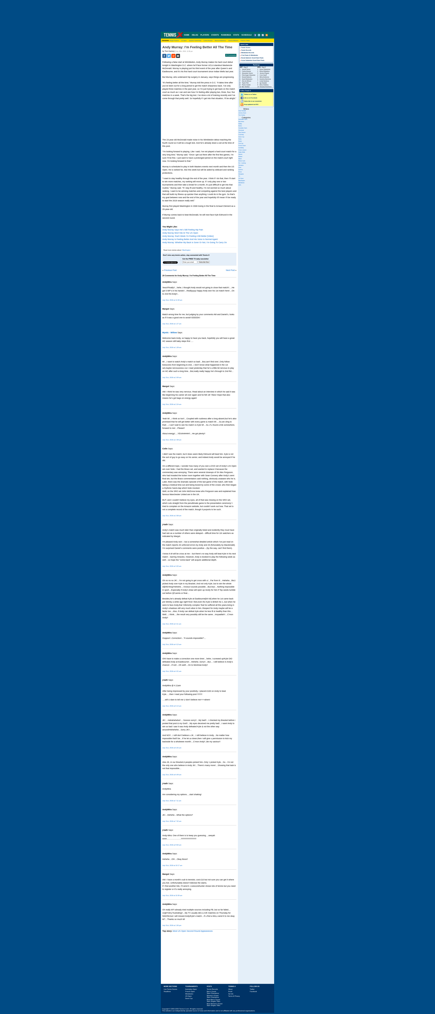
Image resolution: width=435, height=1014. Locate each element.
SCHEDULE (246, 35)
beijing (240, 123)
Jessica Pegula (264, 73)
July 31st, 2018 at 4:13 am (171, 644)
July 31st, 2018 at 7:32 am (171, 821)
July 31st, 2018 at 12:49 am (172, 300)
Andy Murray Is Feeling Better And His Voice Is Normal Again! (190, 239)
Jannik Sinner (246, 69)
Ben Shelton (246, 87)
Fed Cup (240, 143)
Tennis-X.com (184, 1009)
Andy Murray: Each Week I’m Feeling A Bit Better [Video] (188, 236)
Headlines (167, 991)
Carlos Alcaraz (208, 40)
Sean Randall (242, 110)
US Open (241, 178)
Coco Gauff (263, 75)
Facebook (253, 991)
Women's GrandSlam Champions (213, 996)
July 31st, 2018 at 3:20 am (171, 566)
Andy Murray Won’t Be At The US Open (180, 233)
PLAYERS (204, 35)
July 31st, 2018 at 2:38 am (171, 440)
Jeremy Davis (242, 113)
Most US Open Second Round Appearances (193, 931)
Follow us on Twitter (250, 94)
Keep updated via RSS (251, 104)
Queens (240, 169)
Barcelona (241, 121)
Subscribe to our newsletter (253, 101)
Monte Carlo (241, 161)
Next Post (230, 270)
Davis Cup (241, 136)
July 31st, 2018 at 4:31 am (171, 671)
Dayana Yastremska (195, 40)
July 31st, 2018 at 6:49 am (171, 775)
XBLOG (195, 35)
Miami (240, 158)
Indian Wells (241, 152)
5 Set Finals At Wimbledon (249, 55)
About (230, 989)
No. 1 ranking (242, 163)
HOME (186, 35)
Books (240, 125)
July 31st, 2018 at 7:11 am (171, 801)
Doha (239, 139)
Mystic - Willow (169, 332)
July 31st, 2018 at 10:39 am (172, 895)
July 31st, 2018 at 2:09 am (171, 377)
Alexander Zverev (247, 73)
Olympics (241, 165)
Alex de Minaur (246, 81)
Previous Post (170, 270)
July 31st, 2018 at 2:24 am (171, 404)
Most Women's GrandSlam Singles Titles (214, 1004)
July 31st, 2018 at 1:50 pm (171, 925)
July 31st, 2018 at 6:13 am (171, 706)
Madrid (240, 156)
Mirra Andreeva (264, 77)
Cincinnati (241, 130)
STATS (236, 35)
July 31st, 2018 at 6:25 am (171, 748)
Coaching (241, 134)
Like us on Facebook (250, 98)
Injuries (240, 154)
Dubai (240, 141)
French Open (242, 145)
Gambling (241, 147)
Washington (186, 250)
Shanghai (241, 174)
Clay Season (241, 132)
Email (230, 991)
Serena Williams (233, 40)
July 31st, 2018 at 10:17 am (172, 865)
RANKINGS (226, 35)
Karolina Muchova (265, 79)
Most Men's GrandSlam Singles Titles (213, 1000)
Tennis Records (246, 50)
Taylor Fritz (245, 83)
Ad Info (230, 994)
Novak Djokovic (247, 77)
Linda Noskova (264, 81)
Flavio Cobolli (246, 85)
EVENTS (215, 35)
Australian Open (242, 119)
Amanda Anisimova (266, 87)
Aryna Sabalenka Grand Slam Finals (252, 60)
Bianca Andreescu (220, 40)
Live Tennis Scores (170, 989)
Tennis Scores (245, 47)
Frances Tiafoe (245, 40)
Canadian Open (242, 128)
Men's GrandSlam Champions (213, 992)
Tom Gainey (241, 115)
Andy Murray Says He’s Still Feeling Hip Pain (182, 230)
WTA (239, 185)
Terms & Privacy (234, 996)
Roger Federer (174, 40)
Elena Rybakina (264, 71)
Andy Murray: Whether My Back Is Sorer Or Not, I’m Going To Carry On (194, 242)
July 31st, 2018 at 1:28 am (171, 347)
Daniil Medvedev (247, 79)
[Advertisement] (217, 16)
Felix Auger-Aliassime (248, 75)
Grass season (242, 150)
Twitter (252, 989)
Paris (239, 167)
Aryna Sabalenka (265, 69)
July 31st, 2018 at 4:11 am (171, 624)
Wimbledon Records (247, 52)
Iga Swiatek (263, 83)
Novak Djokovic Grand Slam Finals (252, 58)
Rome (240, 172)
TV (239, 176)
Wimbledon (241, 182)
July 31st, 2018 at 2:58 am (171, 516)
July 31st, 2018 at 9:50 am (171, 845)
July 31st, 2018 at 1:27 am (171, 324)
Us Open (184, 40)
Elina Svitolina (264, 85)
